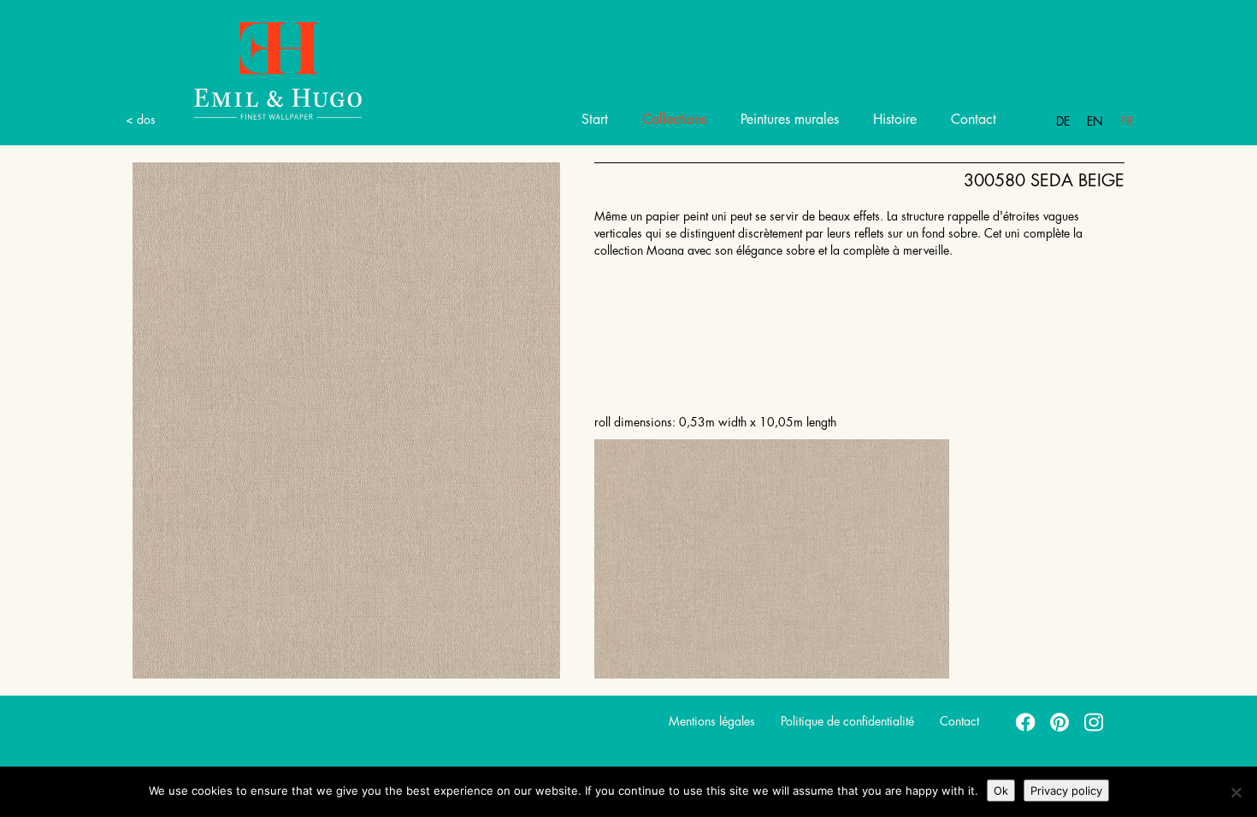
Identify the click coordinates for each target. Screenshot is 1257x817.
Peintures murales (790, 119)
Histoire (895, 119)
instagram (1094, 721)
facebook (1026, 721)
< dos (141, 120)
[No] (1235, 792)
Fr (1126, 121)
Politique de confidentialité (847, 721)
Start (594, 119)
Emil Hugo (277, 69)
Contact (973, 119)
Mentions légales (712, 721)
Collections (674, 119)
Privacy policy (1066, 790)
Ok (1001, 790)
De (1063, 121)
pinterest (1060, 721)
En (1095, 121)
